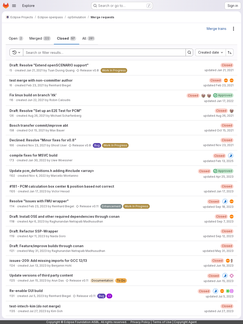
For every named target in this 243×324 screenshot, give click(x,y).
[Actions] (233, 28)
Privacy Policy (140, 322)
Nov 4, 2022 (37, 175)
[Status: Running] (231, 155)
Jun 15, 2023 (38, 280)
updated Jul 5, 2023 (220, 296)
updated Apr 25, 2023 (218, 176)
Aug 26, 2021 (37, 115)
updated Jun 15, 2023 (219, 281)
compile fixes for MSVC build (33, 155)
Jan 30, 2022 (37, 160)
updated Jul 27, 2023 (219, 311)
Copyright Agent (185, 322)
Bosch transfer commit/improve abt (38, 125)
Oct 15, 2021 (36, 130)
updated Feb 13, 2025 (218, 161)
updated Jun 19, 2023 (219, 265)
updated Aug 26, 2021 (218, 115)
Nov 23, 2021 (37, 145)
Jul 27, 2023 (37, 311)
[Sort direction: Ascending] (230, 52)
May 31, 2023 (37, 251)
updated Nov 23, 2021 (218, 145)
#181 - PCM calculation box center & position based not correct (61, 186)
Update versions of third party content (41, 275)
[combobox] (210, 52)
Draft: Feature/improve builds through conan (46, 246)
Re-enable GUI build (26, 291)
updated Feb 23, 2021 (218, 85)
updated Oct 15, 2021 (219, 130)
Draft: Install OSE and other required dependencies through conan (64, 216)
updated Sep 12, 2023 (218, 236)
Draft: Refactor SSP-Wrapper (33, 231)
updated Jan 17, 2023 (219, 191)
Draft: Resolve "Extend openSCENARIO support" (49, 65)
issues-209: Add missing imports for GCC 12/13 (48, 261)
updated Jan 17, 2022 (219, 101)
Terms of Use (162, 322)
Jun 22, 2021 (36, 100)
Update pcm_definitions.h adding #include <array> (51, 171)
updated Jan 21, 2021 (219, 70)
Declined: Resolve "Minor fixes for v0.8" (42, 140)
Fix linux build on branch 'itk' (32, 95)
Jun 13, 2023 (38, 265)
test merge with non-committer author (41, 80)
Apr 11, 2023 (37, 236)
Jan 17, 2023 (38, 191)
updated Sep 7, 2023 (219, 221)
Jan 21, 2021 (34, 70)
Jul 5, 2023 (36, 296)
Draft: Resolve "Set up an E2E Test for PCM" (45, 111)
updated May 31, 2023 (218, 251)
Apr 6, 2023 (37, 221)
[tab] (16, 38)
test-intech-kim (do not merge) (35, 306)
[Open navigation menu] (14, 5)
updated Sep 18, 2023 (218, 206)
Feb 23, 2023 (38, 206)
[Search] (189, 52)
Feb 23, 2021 (35, 85)
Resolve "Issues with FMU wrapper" (39, 201)
